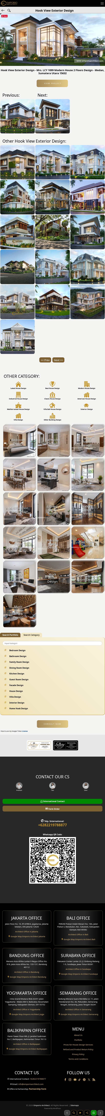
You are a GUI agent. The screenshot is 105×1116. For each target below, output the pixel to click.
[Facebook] (65, 1080)
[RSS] (94, 1080)
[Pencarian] (74, 1112)
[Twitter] (89, 1081)
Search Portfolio (10, 635)
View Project (52, 83)
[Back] (3, 10)
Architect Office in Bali (78, 934)
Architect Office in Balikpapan (26, 1044)
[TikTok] (79, 1080)
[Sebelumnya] (67, 1112)
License (25, 731)
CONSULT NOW (52, 724)
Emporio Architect (42, 1105)
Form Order (52, 808)
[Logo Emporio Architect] (9, 3)
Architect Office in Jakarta (26, 931)
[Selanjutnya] (100, 1112)
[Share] (87, 1112)
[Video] (80, 1112)
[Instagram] (70, 1080)
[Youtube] (75, 1080)
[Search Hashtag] (9, 10)
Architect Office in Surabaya (78, 969)
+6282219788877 (52, 824)
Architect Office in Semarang (78, 1009)
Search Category (31, 635)
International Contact (54, 801)
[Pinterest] (84, 1080)
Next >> (58, 360)
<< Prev (45, 360)
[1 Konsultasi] (94, 1112)
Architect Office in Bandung (26, 972)
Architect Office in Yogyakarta (26, 1009)
